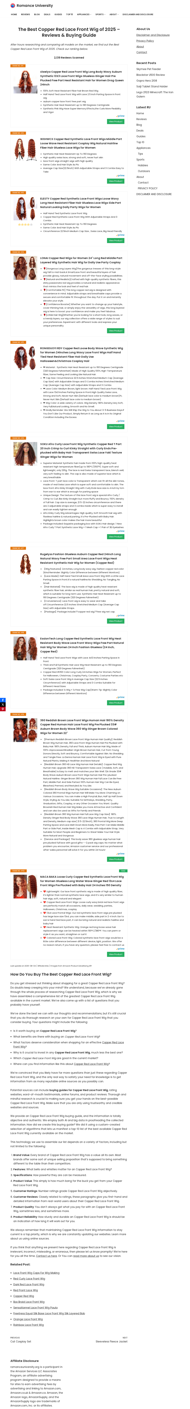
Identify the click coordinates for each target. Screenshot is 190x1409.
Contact (141, 52)
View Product (115, 121)
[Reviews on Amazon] (25, 224)
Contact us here (46, 1256)
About (140, 46)
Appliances (143, 148)
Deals (47, 14)
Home (14, 14)
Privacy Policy (145, 41)
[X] (3, 704)
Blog (37, 14)
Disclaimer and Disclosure (153, 35)
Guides (58, 14)
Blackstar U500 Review (150, 75)
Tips (140, 154)
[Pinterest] (3, 709)
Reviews (25, 14)
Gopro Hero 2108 (146, 80)
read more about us (86, 1256)
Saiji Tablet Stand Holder (152, 86)
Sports (140, 159)
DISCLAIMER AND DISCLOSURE (138, 14)
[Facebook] (3, 700)
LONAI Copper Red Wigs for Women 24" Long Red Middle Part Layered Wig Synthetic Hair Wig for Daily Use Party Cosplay (81, 260)
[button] (90, 14)
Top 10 (69, 14)
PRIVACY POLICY (147, 188)
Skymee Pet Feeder (148, 69)
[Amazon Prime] (120, 116)
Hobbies (143, 165)
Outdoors (144, 171)
